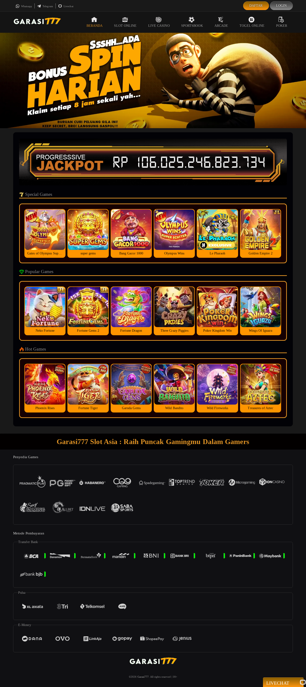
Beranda (95, 25)
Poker (281, 25)
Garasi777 (143, 676)
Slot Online (125, 25)
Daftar (256, 5)
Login (281, 5)
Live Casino (159, 25)
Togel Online (252, 25)
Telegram (47, 6)
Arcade (221, 25)
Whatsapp (26, 6)
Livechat (68, 6)
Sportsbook (192, 25)
